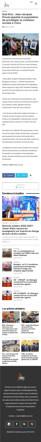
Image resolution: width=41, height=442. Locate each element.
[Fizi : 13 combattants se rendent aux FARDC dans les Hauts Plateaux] (7, 253)
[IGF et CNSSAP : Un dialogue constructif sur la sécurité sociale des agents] (7, 295)
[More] (30, 175)
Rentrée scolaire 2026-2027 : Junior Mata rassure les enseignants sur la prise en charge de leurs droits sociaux (20, 230)
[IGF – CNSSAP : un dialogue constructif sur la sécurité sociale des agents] (7, 282)
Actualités (5, 223)
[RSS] (24, 424)
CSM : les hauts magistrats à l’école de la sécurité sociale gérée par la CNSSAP (29, 356)
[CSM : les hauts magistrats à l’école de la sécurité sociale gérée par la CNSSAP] (30, 346)
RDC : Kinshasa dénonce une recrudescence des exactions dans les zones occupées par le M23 (10, 329)
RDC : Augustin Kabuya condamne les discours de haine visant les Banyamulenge (30, 328)
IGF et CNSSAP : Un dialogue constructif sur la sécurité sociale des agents (26, 295)
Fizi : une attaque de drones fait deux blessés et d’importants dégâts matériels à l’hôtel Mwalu (10, 358)
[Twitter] (32, 424)
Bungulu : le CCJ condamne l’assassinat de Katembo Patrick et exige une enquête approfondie (26, 267)
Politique (4, 11)
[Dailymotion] (9, 424)
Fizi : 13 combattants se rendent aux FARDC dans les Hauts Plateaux (26, 253)
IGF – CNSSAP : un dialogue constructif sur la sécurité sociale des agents (25, 282)
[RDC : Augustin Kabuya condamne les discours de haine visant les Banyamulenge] (30, 317)
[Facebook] (16, 424)
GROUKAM (30, 432)
